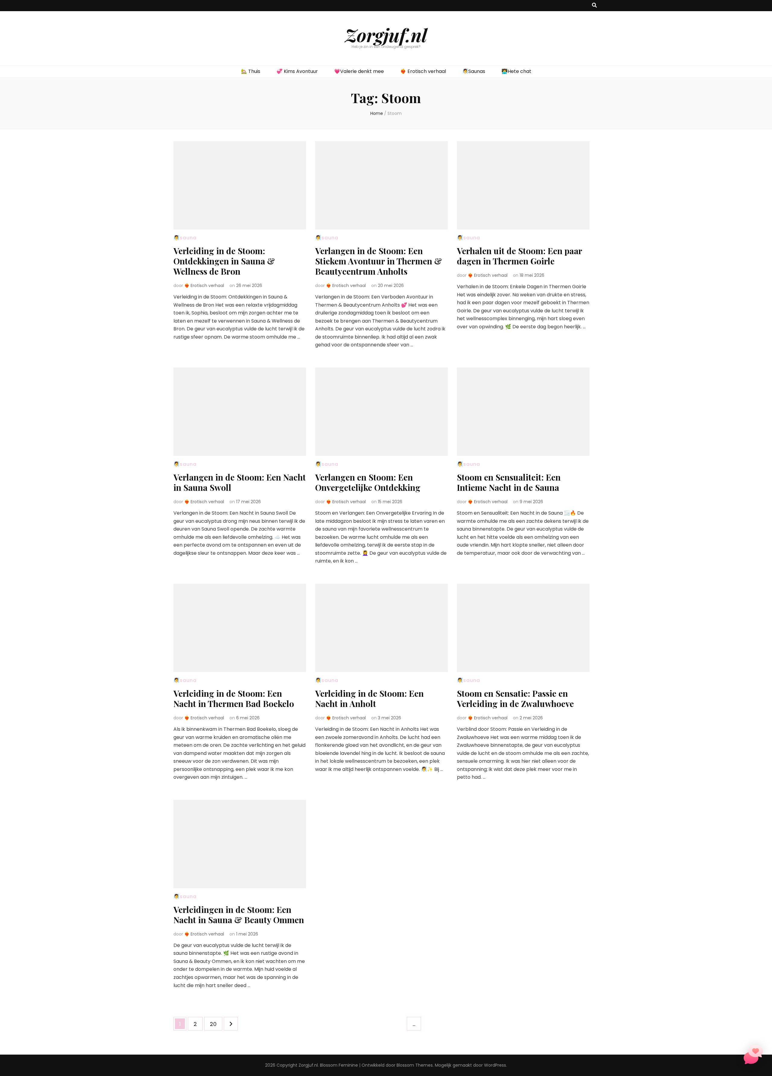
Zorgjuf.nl (386, 35)
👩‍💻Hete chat (516, 71)
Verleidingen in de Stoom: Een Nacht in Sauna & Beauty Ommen (238, 914)
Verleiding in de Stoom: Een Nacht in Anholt (369, 698)
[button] (753, 1056)
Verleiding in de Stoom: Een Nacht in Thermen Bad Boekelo (233, 698)
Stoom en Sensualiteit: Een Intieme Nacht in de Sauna (509, 482)
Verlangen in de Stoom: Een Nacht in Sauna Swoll (239, 482)
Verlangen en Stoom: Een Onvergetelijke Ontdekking (367, 482)
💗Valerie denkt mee (359, 71)
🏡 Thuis (250, 71)
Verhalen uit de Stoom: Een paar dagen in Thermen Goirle (519, 256)
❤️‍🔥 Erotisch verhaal (423, 71)
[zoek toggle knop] (594, 6)
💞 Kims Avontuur (297, 71)
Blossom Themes (415, 1065)
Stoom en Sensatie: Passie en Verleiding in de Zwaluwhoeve (515, 698)
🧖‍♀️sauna (185, 237)
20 (216, 1024)
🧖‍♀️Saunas (473, 71)
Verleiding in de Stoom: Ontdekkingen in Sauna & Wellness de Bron (224, 261)
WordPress (495, 1065)
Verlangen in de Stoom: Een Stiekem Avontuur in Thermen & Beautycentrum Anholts (378, 261)
